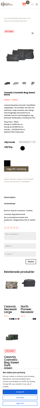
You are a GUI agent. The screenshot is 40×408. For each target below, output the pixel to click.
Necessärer (22, 18)
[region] (20, 388)
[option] (22, 148)
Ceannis (6, 182)
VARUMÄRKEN (25, 182)
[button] (33, 33)
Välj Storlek (9, 142)
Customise (20, 398)
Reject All (20, 403)
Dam (28, 18)
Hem (5, 18)
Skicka (31, 261)
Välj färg (8, 147)
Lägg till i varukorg (16, 168)
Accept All (20, 392)
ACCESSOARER (12, 18)
